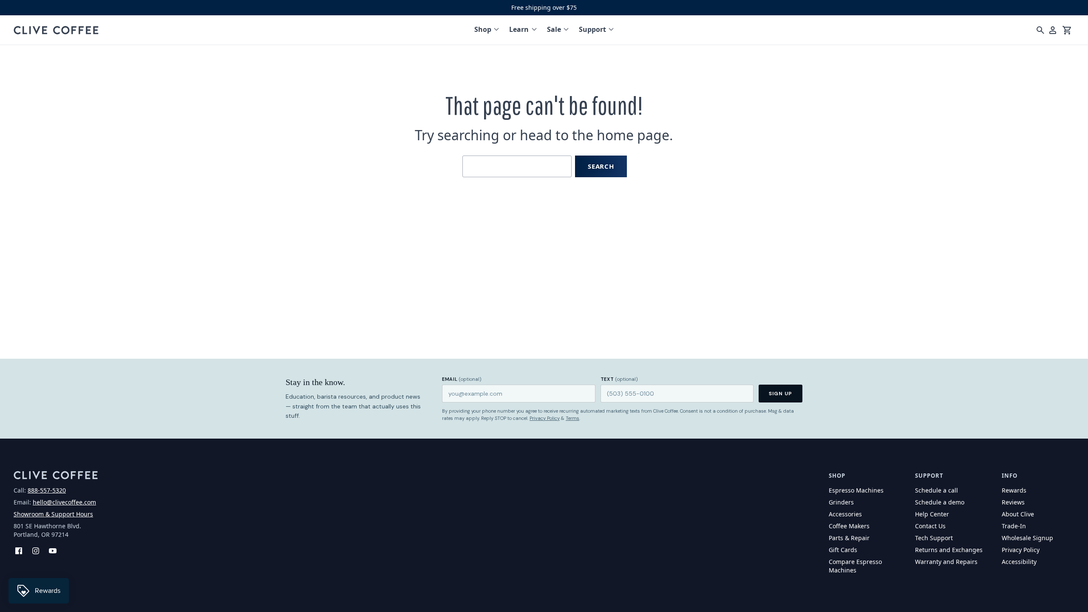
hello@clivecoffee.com (64, 502)
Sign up (780, 393)
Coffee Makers (849, 526)
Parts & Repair (849, 538)
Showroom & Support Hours (53, 514)
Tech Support (934, 538)
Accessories (845, 514)
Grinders (841, 502)
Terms (572, 418)
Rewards (1014, 490)
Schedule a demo (939, 502)
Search (601, 166)
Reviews (1013, 502)
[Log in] (1053, 30)
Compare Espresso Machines (855, 566)
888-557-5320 (47, 490)
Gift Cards (843, 550)
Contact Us (930, 526)
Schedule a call (936, 490)
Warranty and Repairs (946, 562)
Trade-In (1014, 526)
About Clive (1018, 514)
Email (462, 379)
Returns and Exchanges (949, 550)
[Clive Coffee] (56, 30)
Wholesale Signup (1027, 538)
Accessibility (1019, 562)
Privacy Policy (545, 418)
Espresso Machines (856, 490)
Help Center (932, 514)
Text (619, 379)
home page (633, 135)
